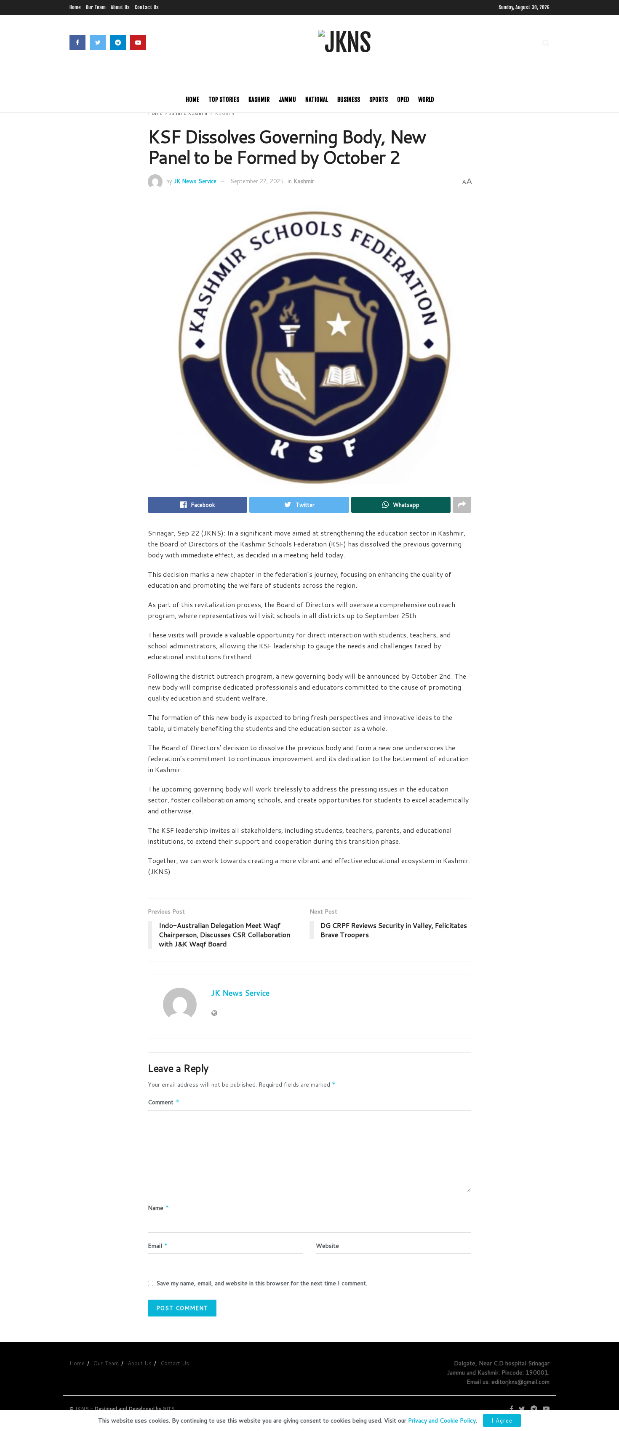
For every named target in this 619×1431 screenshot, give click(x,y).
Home (75, 7)
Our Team (96, 7)
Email (158, 1246)
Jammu (287, 99)
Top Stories (223, 99)
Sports (378, 99)
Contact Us (147, 7)
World (426, 99)
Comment (163, 1102)
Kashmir (258, 99)
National (316, 99)
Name (158, 1208)
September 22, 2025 (256, 181)
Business (348, 99)
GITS (169, 1408)
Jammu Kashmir (188, 113)
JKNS (82, 1408)
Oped (403, 99)
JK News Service (195, 181)
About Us (120, 7)
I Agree (501, 1420)
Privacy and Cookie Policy (442, 1420)
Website (327, 1246)
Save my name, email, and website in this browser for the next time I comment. (261, 1283)
